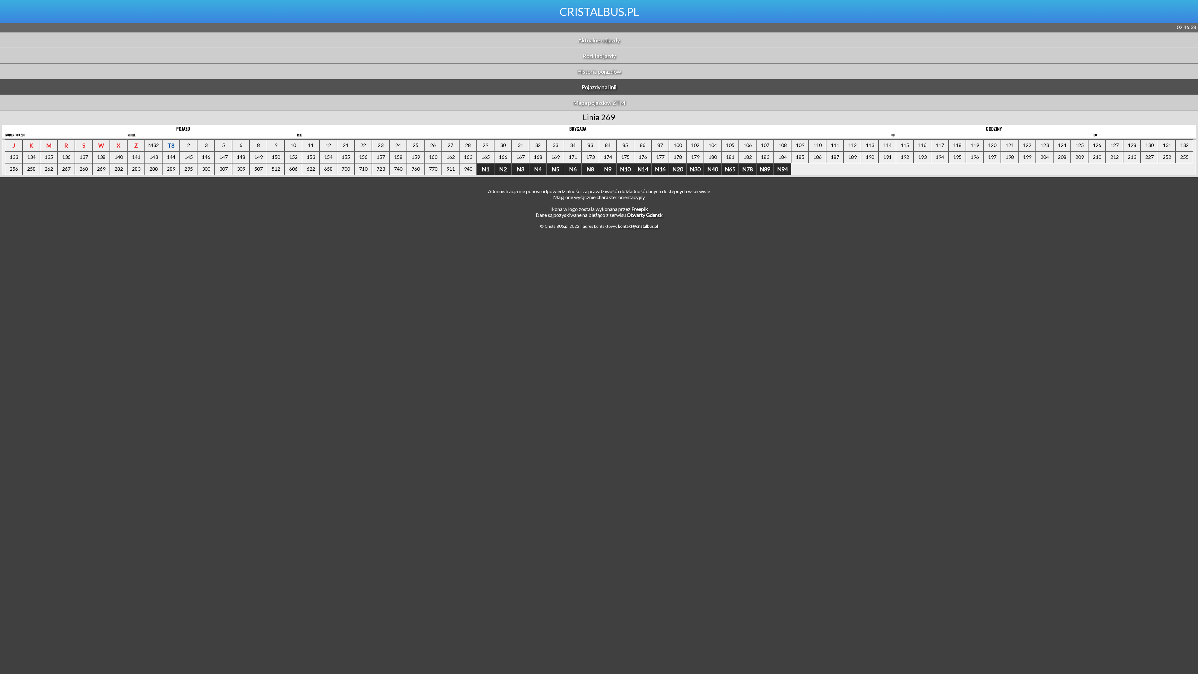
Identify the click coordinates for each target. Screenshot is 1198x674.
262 (49, 169)
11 (311, 145)
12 (328, 145)
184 (782, 157)
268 (84, 169)
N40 (712, 169)
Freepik (639, 209)
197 (992, 157)
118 (957, 145)
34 (573, 145)
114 (887, 145)
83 (590, 145)
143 (153, 157)
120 (992, 145)
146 (206, 157)
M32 (153, 145)
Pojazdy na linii (599, 87)
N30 (695, 169)
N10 (625, 169)
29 (485, 145)
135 (49, 157)
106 (747, 145)
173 (590, 157)
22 (363, 145)
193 (922, 157)
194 (940, 157)
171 (573, 157)
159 (416, 157)
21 (345, 145)
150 (276, 157)
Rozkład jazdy (599, 55)
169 (555, 157)
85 (625, 145)
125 (1079, 145)
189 (852, 157)
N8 (590, 169)
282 (118, 169)
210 (1097, 157)
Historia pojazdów (599, 71)
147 (223, 157)
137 (84, 157)
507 (258, 169)
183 (765, 157)
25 (415, 145)
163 (468, 157)
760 (416, 169)
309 (241, 169)
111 (835, 145)
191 (887, 157)
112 (852, 145)
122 (1027, 145)
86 (642, 145)
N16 (660, 169)
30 (503, 145)
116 (922, 145)
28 (468, 145)
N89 (765, 169)
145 (188, 157)
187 (835, 157)
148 (241, 157)
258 (31, 169)
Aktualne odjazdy (599, 40)
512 (276, 169)
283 (136, 169)
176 (643, 157)
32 (538, 145)
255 (1184, 157)
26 (433, 145)
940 (468, 169)
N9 (607, 169)
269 (101, 169)
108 (782, 145)
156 (363, 157)
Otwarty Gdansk (645, 215)
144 (171, 157)
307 (223, 169)
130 (1149, 145)
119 (975, 145)
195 (957, 157)
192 (905, 157)
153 (311, 157)
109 (800, 145)
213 (1132, 157)
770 (433, 169)
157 (381, 157)
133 (14, 157)
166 (503, 157)
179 (695, 157)
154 (328, 157)
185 (800, 157)
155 (346, 157)
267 (66, 169)
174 (608, 157)
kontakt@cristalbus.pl (638, 226)
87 (660, 145)
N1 (485, 169)
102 (695, 145)
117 (940, 145)
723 (381, 169)
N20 (677, 169)
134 (31, 157)
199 (1027, 157)
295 (188, 169)
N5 (555, 169)
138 (101, 157)
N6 (573, 169)
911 (450, 169)
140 (118, 157)
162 (450, 157)
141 (136, 157)
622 (311, 169)
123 (1044, 145)
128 (1132, 145)
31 (520, 145)
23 (380, 145)
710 (363, 169)
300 (206, 169)
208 (1062, 157)
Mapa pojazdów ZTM (599, 102)
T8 (171, 145)
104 (713, 145)
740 (398, 169)
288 (153, 169)
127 (1114, 145)
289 (171, 169)
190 (870, 157)
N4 (538, 169)
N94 (782, 169)
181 (730, 157)
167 (520, 157)
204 (1044, 157)
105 (730, 145)
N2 (503, 169)
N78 (747, 169)
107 (765, 145)
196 (975, 157)
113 (870, 145)
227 (1149, 157)
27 (450, 145)
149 (258, 157)
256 (14, 169)
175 (625, 157)
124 (1062, 145)
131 (1167, 145)
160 (433, 157)
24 (398, 145)
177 (660, 157)
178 (678, 157)
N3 (520, 169)
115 (905, 145)
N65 (730, 169)
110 (817, 145)
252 (1167, 157)
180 (713, 157)
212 (1114, 157)
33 (555, 145)
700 (346, 169)
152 (293, 157)
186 (817, 157)
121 (1010, 145)
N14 (642, 169)
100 (678, 145)
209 (1079, 157)
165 (485, 157)
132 (1184, 145)
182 (747, 157)
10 (293, 145)
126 (1097, 145)
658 (328, 169)
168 (538, 157)
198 (1010, 157)
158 (398, 157)
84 (608, 145)
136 (66, 157)
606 (293, 169)
